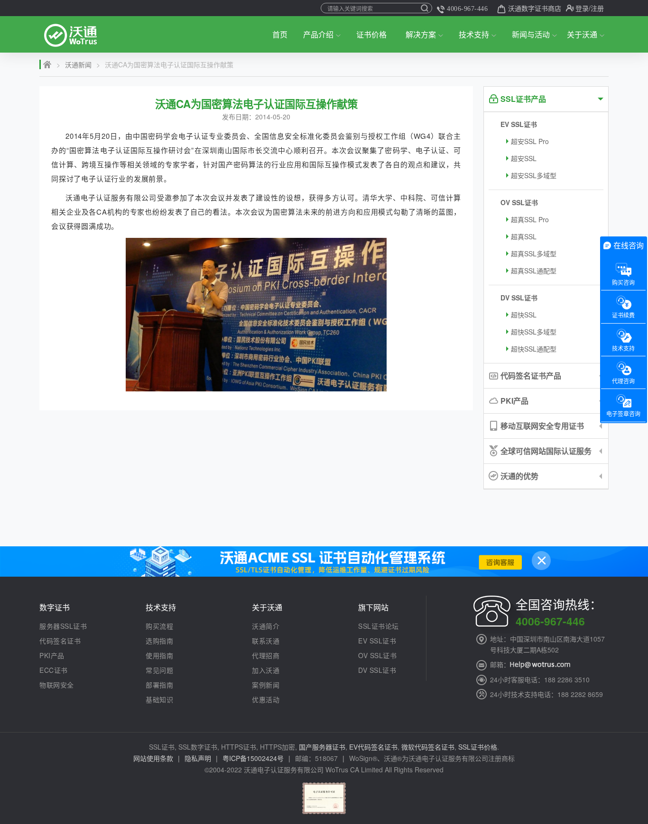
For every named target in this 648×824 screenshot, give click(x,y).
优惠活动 (265, 699)
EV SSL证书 (518, 124)
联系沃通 (265, 640)
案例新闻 (265, 684)
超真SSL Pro (530, 219)
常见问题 (159, 670)
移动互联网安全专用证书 (542, 425)
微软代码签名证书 (427, 747)
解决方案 (421, 34)
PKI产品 (514, 400)
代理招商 (265, 655)
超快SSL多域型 (533, 331)
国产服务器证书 (322, 747)
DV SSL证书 (518, 297)
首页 (279, 34)
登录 (582, 8)
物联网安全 (56, 684)
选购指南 (159, 640)
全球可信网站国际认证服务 (546, 450)
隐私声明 (198, 758)
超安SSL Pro (530, 141)
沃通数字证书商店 (534, 8)
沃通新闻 (78, 64)
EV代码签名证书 (373, 747)
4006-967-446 (467, 8)
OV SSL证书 (519, 202)
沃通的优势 (519, 476)
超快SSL (524, 314)
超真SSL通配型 (533, 270)
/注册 (596, 8)
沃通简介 (265, 626)
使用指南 (159, 655)
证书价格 (371, 34)
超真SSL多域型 (533, 253)
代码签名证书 (60, 640)
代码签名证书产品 (530, 375)
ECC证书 (53, 670)
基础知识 (159, 699)
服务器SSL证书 (63, 626)
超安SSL (524, 158)
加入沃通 (265, 670)
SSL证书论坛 (378, 626)
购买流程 (159, 626)
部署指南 (159, 684)
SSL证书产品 (523, 98)
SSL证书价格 (477, 747)
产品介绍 (318, 34)
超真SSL (524, 236)
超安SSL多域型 (533, 175)
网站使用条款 (153, 758)
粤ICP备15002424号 (253, 758)
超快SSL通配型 (533, 348)
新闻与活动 (531, 34)
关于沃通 (582, 34)
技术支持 (474, 34)
